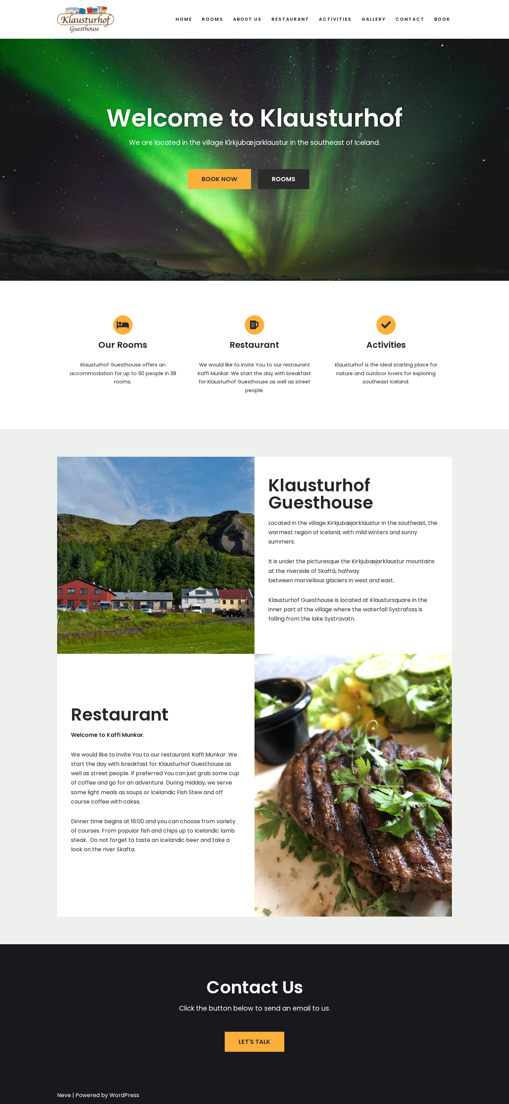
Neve (64, 1095)
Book (442, 19)
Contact (410, 19)
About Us (247, 19)
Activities (335, 19)
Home (184, 19)
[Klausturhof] (85, 19)
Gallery (373, 19)
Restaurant (290, 19)
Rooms (212, 19)
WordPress (124, 1095)
